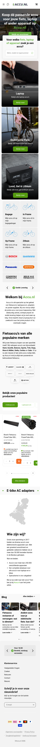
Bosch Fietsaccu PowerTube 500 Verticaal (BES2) (10, 436)
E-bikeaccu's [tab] (10, 405)
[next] (33, 473)
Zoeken (7, 671)
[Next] (32, 288)
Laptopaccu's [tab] (26, 405)
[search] (20, 53)
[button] (4, 4)
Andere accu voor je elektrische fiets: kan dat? (27, 617)
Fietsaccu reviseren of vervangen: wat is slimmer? (9, 617)
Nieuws (7, 681)
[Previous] (7, 288)
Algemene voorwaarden (14, 732)
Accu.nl (18, 741)
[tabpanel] (20, 450)
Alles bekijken (20, 481)
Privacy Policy (29, 732)
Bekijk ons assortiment (20, 34)
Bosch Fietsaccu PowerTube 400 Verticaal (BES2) (27, 436)
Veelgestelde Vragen (12, 668)
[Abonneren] (33, 704)
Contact (7, 678)
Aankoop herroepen (29, 736)
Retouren (7, 675)
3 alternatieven (8, 453)
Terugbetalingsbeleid (13, 736)
